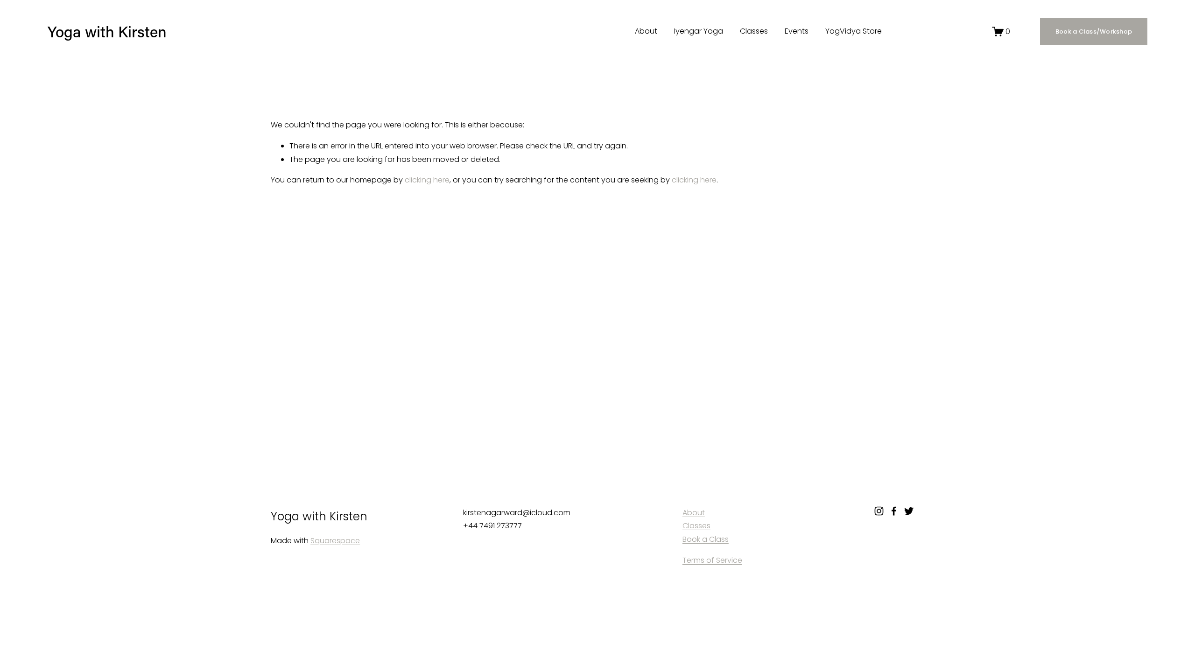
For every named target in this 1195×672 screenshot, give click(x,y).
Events (796, 31)
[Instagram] (879, 511)
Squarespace (335, 540)
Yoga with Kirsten (107, 31)
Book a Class (705, 539)
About (646, 31)
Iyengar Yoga (698, 31)
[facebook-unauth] (894, 511)
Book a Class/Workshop (1093, 31)
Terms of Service (712, 560)
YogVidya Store (853, 31)
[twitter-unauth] (909, 511)
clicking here (427, 180)
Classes (754, 31)
